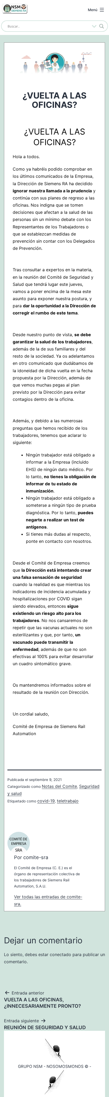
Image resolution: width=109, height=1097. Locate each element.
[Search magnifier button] (101, 26)
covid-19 (46, 800)
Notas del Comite (59, 786)
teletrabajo (68, 800)
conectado (60, 954)
